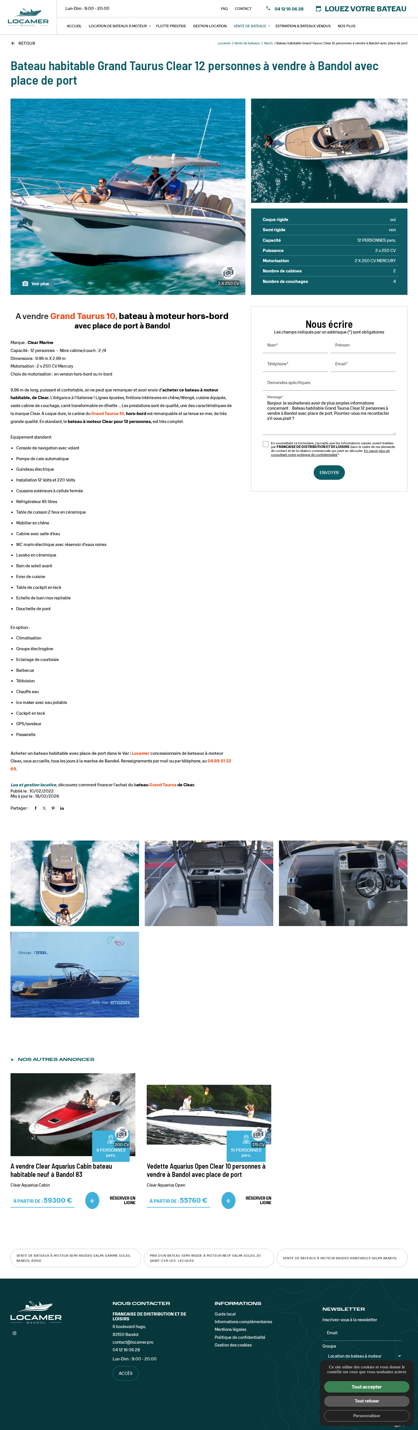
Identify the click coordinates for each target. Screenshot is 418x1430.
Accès (126, 1373)
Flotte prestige (171, 25)
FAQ (224, 8)
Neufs (269, 43)
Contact (243, 8)
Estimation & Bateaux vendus (303, 25)
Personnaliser (366, 1415)
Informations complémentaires (243, 1321)
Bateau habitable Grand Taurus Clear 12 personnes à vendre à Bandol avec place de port (195, 72)
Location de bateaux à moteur (118, 25)
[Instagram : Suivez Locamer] (14, 1333)
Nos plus (346, 25)
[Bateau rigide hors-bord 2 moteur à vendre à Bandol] (128, 197)
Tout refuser (367, 1401)
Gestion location (210, 25)
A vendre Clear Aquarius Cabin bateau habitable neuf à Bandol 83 (61, 1170)
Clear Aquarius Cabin (30, 1185)
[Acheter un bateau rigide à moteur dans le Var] (343, 883)
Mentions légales (230, 1329)
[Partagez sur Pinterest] (53, 808)
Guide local (225, 1314)
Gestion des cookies (233, 1345)
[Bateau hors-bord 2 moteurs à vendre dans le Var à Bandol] (209, 883)
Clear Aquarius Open (166, 1185)
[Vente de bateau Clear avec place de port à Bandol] (75, 974)
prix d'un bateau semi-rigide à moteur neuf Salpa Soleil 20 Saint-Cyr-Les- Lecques (205, 1258)
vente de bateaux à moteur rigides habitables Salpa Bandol (340, 1258)
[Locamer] (28, 17)
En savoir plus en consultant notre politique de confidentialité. (330, 452)
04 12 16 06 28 (289, 8)
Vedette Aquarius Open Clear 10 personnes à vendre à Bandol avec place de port (206, 1170)
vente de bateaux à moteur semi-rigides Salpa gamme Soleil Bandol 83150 (73, 1258)
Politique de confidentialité (240, 1337)
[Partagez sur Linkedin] (62, 808)
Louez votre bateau (361, 8)
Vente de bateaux (250, 25)
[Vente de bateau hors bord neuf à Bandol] (75, 883)
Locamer (224, 43)
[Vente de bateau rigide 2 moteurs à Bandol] (329, 151)
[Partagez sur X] (44, 808)
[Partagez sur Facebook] (36, 808)
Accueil (74, 25)
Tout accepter (367, 1386)
